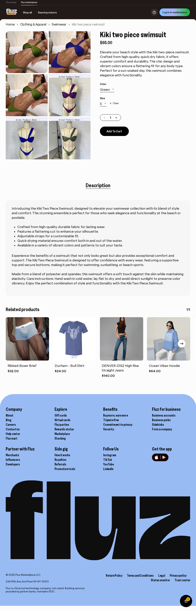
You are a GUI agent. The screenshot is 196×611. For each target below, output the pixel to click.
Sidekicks (158, 424)
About (9, 415)
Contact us (13, 429)
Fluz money (11, 2)
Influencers (13, 459)
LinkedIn (108, 469)
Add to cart (114, 131)
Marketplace (62, 434)
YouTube (108, 464)
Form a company (162, 429)
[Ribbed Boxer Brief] (27, 339)
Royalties (60, 459)
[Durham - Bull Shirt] (74, 339)
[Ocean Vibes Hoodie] (168, 339)
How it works (62, 455)
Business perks (161, 420)
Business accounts (164, 415)
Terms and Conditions (140, 575)
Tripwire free (111, 420)
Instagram (109, 455)
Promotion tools (65, 469)
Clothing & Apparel (33, 24)
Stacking (60, 438)
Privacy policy (178, 575)
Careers (11, 424)
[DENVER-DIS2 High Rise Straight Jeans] (121, 339)
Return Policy (114, 575)
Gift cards (61, 415)
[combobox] (107, 89)
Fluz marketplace (29, 2)
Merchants (12, 455)
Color (103, 84)
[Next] (181, 343)
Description (98, 185)
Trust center (182, 580)
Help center (13, 434)
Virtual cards (62, 420)
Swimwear (59, 24)
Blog (8, 420)
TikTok (107, 459)
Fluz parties (62, 424)
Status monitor (160, 580)
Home (10, 24)
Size (102, 98)
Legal (161, 575)
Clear (116, 103)
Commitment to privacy (117, 424)
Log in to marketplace (175, 12)
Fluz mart (11, 438)
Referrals (60, 464)
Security (108, 429)
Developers (13, 464)
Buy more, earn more (115, 415)
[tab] (98, 185)
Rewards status (64, 429)
